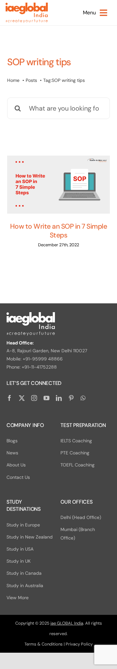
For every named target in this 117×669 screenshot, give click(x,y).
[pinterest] (71, 398)
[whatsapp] (83, 398)
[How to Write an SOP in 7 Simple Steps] (58, 185)
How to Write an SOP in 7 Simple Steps (58, 231)
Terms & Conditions (43, 644)
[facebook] (9, 398)
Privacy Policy (79, 644)
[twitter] (22, 398)
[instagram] (34, 398)
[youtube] (46, 398)
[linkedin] (59, 398)
